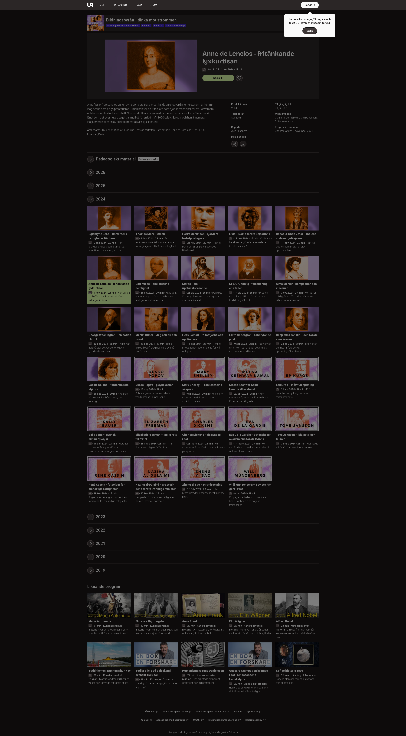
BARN (140, 5)
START (103, 5)
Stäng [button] (309, 30)
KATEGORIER (120, 5)
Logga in (310, 5)
